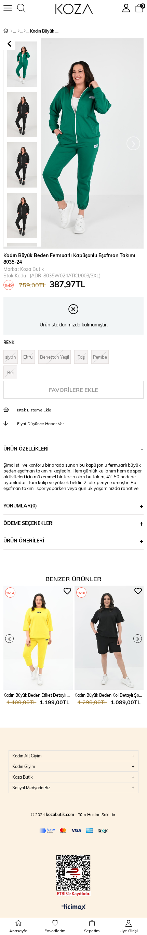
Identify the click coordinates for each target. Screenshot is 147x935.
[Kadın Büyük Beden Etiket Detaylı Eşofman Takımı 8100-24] (38, 638)
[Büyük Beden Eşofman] (25, 31)
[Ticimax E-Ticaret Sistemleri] (74, 907)
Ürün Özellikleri (26, 448)
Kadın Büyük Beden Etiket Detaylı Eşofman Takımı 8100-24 (38, 695)
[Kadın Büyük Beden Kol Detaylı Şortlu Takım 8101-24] (109, 638)
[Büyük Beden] (18, 31)
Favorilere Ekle (67, 591)
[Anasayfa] (11, 31)
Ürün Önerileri (23, 540)
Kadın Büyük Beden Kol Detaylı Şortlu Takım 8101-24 (109, 695)
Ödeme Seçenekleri (28, 523)
